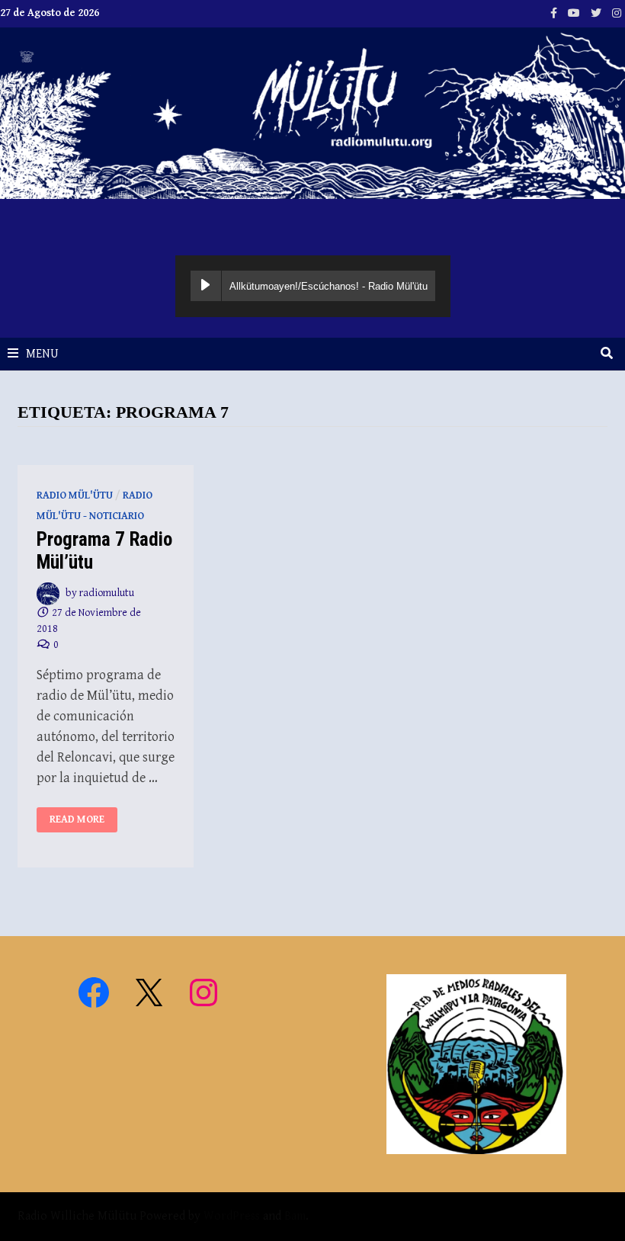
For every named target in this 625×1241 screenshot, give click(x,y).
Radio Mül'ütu (75, 495)
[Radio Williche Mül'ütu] (312, 112)
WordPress (232, 1216)
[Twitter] (597, 13)
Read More (76, 819)
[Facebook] (555, 13)
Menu (42, 354)
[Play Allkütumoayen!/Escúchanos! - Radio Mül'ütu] (206, 286)
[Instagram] (616, 13)
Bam (295, 1216)
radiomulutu (106, 593)
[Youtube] (575, 13)
